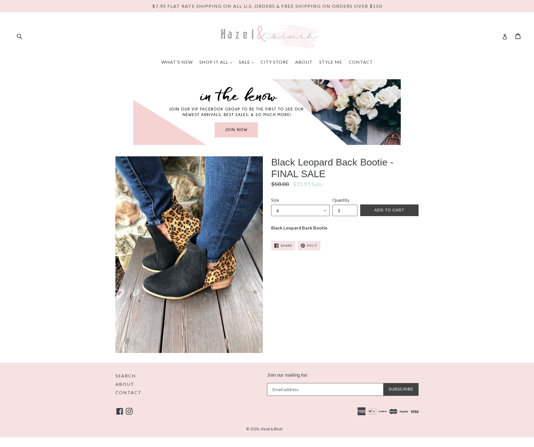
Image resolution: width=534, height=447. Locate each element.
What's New (177, 62)
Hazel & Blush (272, 429)
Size (275, 199)
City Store (274, 62)
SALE (248, 62)
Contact (361, 62)
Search (125, 375)
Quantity (340, 199)
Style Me (330, 62)
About (304, 62)
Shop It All (217, 62)
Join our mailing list (287, 375)
